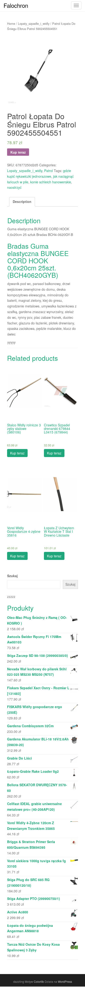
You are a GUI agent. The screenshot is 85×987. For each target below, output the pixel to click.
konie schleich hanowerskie (50, 182)
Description (22, 201)
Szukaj (12, 575)
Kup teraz (18, 152)
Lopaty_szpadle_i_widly (33, 23)
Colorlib (39, 981)
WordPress (65, 981)
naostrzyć (14, 187)
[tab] (22, 201)
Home (11, 23)
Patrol (48, 170)
